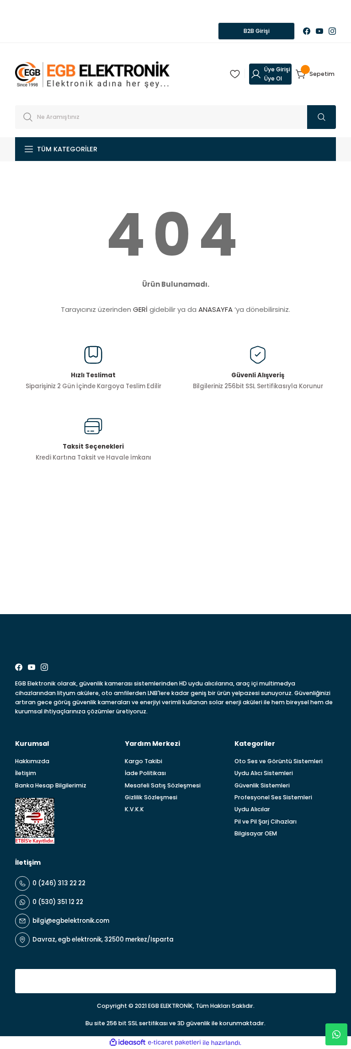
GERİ (140, 309)
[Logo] (92, 73)
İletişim (25, 773)
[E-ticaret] (174, 1043)
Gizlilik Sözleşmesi (151, 797)
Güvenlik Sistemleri (262, 785)
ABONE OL (305, 584)
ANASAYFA (215, 309)
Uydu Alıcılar (252, 809)
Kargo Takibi (143, 761)
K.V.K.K (134, 809)
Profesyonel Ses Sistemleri (273, 797)
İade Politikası (145, 773)
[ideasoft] (127, 1042)
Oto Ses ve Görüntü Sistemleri (278, 761)
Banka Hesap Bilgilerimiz (50, 785)
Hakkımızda (32, 761)
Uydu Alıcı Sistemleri (263, 773)
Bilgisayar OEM (255, 833)
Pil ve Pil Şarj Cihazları (265, 821)
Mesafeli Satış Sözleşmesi (163, 785)
